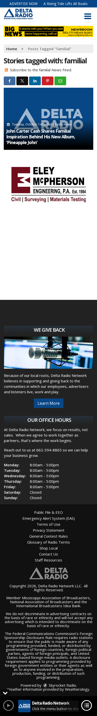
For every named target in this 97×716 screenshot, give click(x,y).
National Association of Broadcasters (41, 601)
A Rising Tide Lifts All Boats (66, 3)
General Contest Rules (48, 536)
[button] (87, 16)
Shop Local (49, 548)
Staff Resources (48, 559)
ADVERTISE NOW (23, 3)
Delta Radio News (59, 124)
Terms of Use (48, 524)
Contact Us (48, 554)
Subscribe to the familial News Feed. (41, 69)
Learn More (49, 403)
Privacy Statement (48, 530)
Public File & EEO (48, 512)
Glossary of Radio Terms (48, 542)
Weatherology (77, 689)
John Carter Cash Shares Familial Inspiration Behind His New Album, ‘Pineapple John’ (40, 136)
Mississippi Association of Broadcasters (56, 597)
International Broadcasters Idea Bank (48, 605)
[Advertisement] (48, 184)
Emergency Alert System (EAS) (48, 518)
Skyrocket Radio (62, 685)
